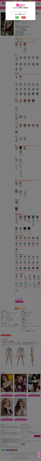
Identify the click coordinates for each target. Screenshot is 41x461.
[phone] (39, 452)
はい (17, 17)
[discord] (39, 457)
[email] (39, 454)
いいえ (23, 17)
